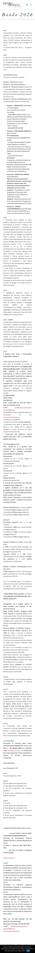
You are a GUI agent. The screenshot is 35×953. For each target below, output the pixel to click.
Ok (28, 951)
